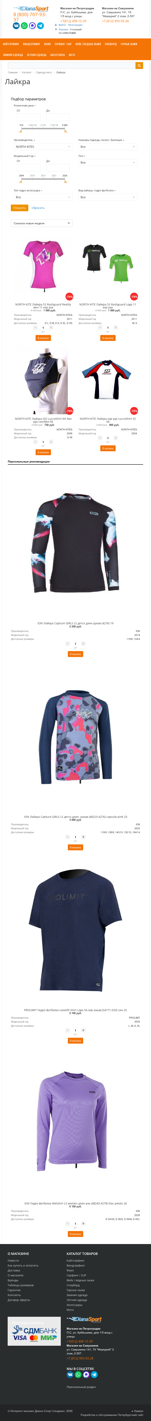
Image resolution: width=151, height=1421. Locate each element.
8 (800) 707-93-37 (29, 17)
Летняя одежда (77, 1300)
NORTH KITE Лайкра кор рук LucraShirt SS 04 (108, 420)
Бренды (13, 1280)
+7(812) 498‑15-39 (73, 21)
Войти (62, 24)
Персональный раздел (81, 1387)
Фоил (70, 1270)
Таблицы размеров (21, 1285)
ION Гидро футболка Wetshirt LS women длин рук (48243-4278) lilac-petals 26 (75, 1203)
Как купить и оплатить (23, 1265)
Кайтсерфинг (76, 1260)
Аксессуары (74, 1305)
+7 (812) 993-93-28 (115, 21)
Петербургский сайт (130, 1415)
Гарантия (14, 1290)
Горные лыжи (76, 1290)
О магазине (15, 1275)
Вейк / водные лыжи (80, 1280)
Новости (13, 1260)
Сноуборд (73, 1285)
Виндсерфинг (76, 1265)
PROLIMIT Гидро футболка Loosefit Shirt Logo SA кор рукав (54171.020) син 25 (75, 1010)
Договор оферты (19, 1300)
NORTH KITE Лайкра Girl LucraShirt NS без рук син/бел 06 (43, 420)
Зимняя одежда (77, 1295)
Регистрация (75, 24)
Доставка (14, 1270)
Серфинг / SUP (76, 1275)
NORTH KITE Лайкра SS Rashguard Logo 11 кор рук (107, 305)
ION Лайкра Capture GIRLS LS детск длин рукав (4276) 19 (75, 623)
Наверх (138, 1411)
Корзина (63, 29)
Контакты (14, 1295)
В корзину (43, 338)
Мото (70, 1310)
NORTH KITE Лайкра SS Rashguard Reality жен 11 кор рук (43, 305)
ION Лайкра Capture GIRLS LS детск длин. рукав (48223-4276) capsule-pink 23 (75, 817)
